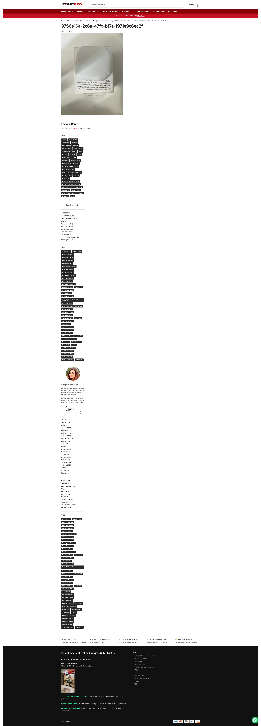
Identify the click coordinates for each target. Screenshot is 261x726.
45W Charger (73, 139)
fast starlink (78, 306)
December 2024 (66, 452)
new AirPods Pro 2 (67, 327)
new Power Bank (67, 333)
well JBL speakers (67, 353)
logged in (74, 128)
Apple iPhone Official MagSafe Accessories (94, 21)
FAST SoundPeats (67, 306)
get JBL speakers (67, 315)
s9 (67, 187)
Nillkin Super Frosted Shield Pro (71, 172)
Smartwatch (65, 229)
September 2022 (67, 460)
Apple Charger (78, 148)
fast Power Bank (67, 303)
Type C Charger (72, 193)
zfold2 (72, 196)
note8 (64, 175)
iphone (74, 157)
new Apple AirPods (67, 330)
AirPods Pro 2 (66, 251)
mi (73, 169)
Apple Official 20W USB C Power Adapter (124, 21)
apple (69, 148)
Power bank (65, 178)
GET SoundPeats (67, 318)
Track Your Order (140, 659)
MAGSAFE (76, 163)
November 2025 (66, 433)
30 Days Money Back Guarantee (145, 656)
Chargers (72, 154)
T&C (135, 684)
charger (64, 154)
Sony (73, 190)
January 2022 (66, 462)
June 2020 (65, 470)
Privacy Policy (139, 676)
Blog (62, 221)
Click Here (140, 16)
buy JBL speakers (67, 278)
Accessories (65, 142)
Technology (65, 234)
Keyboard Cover (75, 160)
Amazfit (75, 145)
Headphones (66, 157)
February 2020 (66, 473)
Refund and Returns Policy (144, 678)
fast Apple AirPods (67, 296)
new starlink (78, 336)
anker (64, 148)
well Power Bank (67, 356)
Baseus (74, 151)
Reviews (137, 681)
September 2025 (67, 438)
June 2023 (65, 454)
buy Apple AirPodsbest (68, 275)
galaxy (79, 154)
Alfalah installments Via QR (144, 667)
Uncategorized (66, 240)
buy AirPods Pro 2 (67, 272)
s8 (63, 187)
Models (69, 21)
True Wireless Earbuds (68, 237)
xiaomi (81, 193)
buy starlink (78, 287)
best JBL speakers (67, 260)
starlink (74, 345)
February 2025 (66, 446)
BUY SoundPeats (67, 287)
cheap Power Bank (67, 290)
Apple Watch (66, 151)
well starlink (79, 359)
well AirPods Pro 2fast (68, 348)
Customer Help (139, 664)
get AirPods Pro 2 (67, 309)
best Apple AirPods (67, 257)
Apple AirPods (77, 251)
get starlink (78, 318)
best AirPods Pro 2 (67, 254)
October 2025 (66, 436)
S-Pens (77, 184)
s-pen (71, 184)
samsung (79, 187)
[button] (194, 4)
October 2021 (66, 465)
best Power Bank (67, 263)
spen (78, 190)
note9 (69, 175)
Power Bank (65, 342)
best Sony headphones (68, 266)
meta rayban (66, 169)
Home (63, 21)
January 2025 (66, 449)
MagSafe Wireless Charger (70, 166)
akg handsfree (66, 145)
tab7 (63, 193)
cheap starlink (66, 293)
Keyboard (65, 160)
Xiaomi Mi (65, 196)
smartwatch (65, 190)
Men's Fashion (66, 226)
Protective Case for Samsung (70, 181)
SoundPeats (65, 345)
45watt (64, 139)
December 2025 (66, 430)
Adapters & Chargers (68, 218)
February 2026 (66, 425)
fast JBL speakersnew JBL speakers (70, 299)
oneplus (76, 175)
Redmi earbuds (76, 342)
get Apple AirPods (67, 312)
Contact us (138, 661)
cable (80, 151)
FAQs (136, 670)
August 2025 (65, 441)
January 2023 (66, 457)
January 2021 (66, 467)
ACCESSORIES (66, 216)
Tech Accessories (67, 232)
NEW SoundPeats (67, 336)
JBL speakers (66, 324)
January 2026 (66, 428)
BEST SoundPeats (67, 269)
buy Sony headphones (68, 284)
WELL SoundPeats (67, 359)
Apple (76, 21)
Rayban (64, 184)
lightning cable (66, 163)
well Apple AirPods (67, 351)
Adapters (74, 142)
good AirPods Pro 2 (67, 321)
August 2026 (65, 422)
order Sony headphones (69, 339)
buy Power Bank (67, 281)
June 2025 (65, 444)
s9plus (72, 187)
